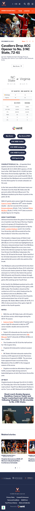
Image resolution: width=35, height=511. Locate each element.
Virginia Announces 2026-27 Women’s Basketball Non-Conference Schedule (12, 461)
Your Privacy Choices (11, 503)
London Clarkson (12, 229)
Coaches (27, 11)
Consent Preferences (22, 497)
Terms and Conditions (13, 500)
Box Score (16, 66)
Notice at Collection (24, 503)
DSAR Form (24, 500)
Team (20, 11)
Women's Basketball (8, 455)
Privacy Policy (11, 497)
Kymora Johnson (7, 208)
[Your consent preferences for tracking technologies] (3, 507)
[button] (15, 467)
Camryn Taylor (6, 203)
